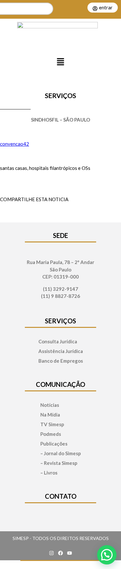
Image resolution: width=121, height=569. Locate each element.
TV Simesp (52, 424)
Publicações (53, 443)
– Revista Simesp (58, 463)
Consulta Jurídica (57, 341)
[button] (60, 62)
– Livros (48, 472)
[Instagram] (51, 553)
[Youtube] (70, 553)
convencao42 (14, 144)
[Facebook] (61, 553)
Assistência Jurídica (60, 351)
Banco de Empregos (60, 360)
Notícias (49, 405)
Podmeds (50, 434)
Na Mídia (50, 414)
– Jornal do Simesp (60, 453)
